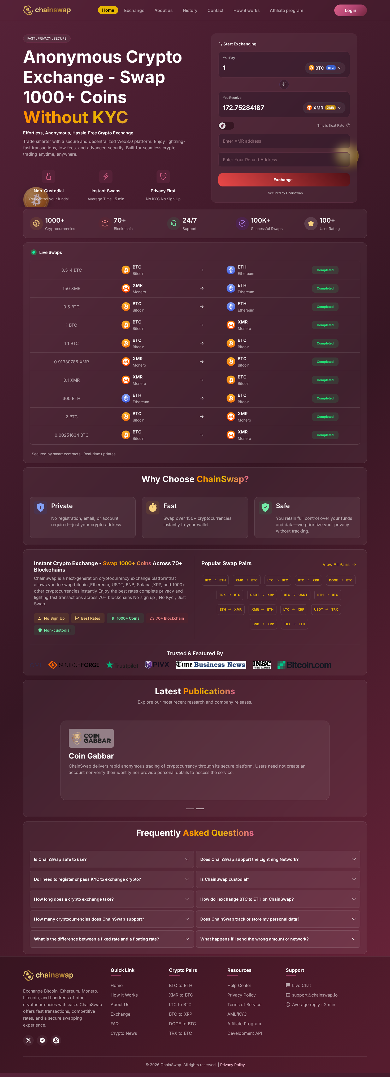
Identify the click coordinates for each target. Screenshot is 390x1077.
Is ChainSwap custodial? (224, 879)
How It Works (124, 995)
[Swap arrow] (284, 84)
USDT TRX (326, 609)
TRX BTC (229, 595)
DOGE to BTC (182, 1023)
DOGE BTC (341, 580)
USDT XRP (262, 595)
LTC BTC (277, 580)
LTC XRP (293, 609)
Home (108, 10)
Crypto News (124, 1033)
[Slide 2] (200, 809)
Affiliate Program (244, 1023)
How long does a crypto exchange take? (74, 899)
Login (350, 10)
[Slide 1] (190, 809)
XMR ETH (263, 609)
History (190, 10)
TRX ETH (294, 624)
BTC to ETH (180, 985)
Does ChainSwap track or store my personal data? (249, 919)
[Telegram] (42, 1040)
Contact (215, 10)
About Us (120, 1004)
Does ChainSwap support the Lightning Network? (249, 859)
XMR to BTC (181, 995)
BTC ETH (215, 580)
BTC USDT (295, 595)
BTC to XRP (180, 1014)
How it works (246, 10)
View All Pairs (336, 564)
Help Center (239, 985)
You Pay (229, 58)
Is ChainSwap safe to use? (60, 859)
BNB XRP (263, 624)
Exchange (134, 10)
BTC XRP (308, 580)
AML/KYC (237, 1014)
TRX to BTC (180, 1033)
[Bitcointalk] (56, 1040)
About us (163, 10)
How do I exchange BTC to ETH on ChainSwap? (247, 899)
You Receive (232, 98)
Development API (244, 1033)
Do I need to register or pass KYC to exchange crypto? (87, 879)
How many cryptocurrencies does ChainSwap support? (89, 919)
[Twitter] (28, 1040)
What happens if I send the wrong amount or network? (254, 939)
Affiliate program (286, 10)
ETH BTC (327, 595)
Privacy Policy (241, 995)
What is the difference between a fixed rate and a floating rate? (96, 939)
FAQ (115, 1023)
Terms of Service (244, 1004)
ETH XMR (231, 609)
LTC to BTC (180, 1004)
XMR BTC (247, 580)
